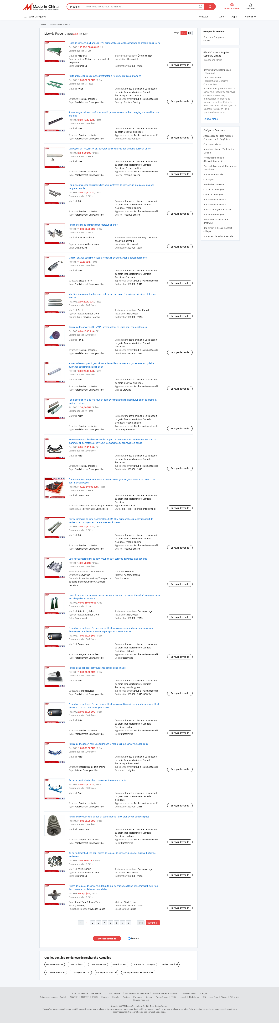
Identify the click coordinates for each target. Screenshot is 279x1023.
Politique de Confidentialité (137, 993)
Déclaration (96, 993)
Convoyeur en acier (55, 972)
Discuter (135, 938)
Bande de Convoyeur (213, 184)
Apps (234, 16)
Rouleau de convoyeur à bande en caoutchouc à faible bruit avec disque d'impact (109, 816)
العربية (183, 997)
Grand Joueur (119, 964)
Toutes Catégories (37, 16)
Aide (221, 16)
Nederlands (194, 997)
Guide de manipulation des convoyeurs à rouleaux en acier (97, 780)
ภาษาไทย (214, 997)
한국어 (174, 997)
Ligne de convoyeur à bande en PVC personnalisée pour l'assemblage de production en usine (114, 42)
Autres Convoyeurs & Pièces (217, 209)
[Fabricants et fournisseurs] (40, 6)
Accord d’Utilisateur (113, 993)
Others (206, 40)
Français (105, 997)
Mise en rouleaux (54, 964)
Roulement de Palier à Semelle (218, 236)
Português (137, 997)
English (63, 997)
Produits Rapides (188, 993)
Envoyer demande (180, 64)
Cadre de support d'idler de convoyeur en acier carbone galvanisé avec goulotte (108, 558)
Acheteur (203, 16)
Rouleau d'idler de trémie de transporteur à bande (93, 224)
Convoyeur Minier (212, 144)
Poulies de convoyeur (214, 214)
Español (115, 997)
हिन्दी (204, 997)
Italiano (149, 997)
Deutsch (126, 997)
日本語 (95, 997)
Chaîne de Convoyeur (214, 189)
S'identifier (250, 8)
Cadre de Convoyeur (213, 194)
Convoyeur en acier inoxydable (138, 972)
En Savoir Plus (212, 118)
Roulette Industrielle (213, 174)
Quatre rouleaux (98, 964)
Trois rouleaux (76, 964)
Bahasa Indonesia (141, 1000)
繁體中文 (85, 997)
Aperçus (203, 993)
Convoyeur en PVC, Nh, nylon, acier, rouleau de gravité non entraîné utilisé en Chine (109, 148)
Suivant (152, 922)
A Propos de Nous (80, 993)
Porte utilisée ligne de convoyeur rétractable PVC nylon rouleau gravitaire (105, 75)
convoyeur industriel (106, 972)
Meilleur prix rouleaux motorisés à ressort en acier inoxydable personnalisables (108, 257)
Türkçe (224, 997)
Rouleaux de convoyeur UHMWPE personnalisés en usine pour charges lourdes (108, 327)
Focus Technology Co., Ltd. (138, 1006)
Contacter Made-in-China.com (165, 993)
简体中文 (74, 997)
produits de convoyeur (144, 964)
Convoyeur (208, 179)
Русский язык (162, 997)
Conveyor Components (214, 37)
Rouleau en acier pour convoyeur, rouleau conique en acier (97, 667)
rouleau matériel (170, 964)
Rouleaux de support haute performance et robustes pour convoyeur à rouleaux (108, 743)
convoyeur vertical (81, 972)
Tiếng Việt (234, 997)
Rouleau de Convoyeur (214, 199)
